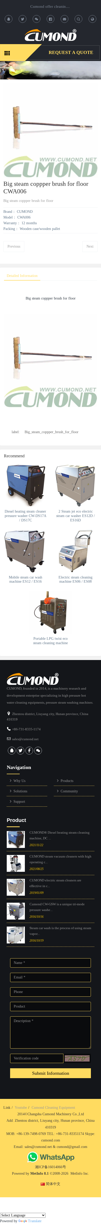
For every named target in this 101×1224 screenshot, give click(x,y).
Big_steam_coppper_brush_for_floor (51, 432)
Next (89, 246)
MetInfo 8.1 (39, 1173)
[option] (50, 70)
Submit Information (50, 1073)
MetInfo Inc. (79, 1173)
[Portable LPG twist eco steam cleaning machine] (50, 612)
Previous (14, 246)
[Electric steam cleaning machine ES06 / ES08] (75, 551)
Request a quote (71, 52)
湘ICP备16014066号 (50, 1167)
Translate (34, 1221)
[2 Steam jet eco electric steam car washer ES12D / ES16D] (75, 485)
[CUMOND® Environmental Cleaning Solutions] (50, 35)
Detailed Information (22, 276)
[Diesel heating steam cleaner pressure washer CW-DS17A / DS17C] (25, 485)
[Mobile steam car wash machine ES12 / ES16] (25, 551)
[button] (77, 1058)
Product (16, 820)
